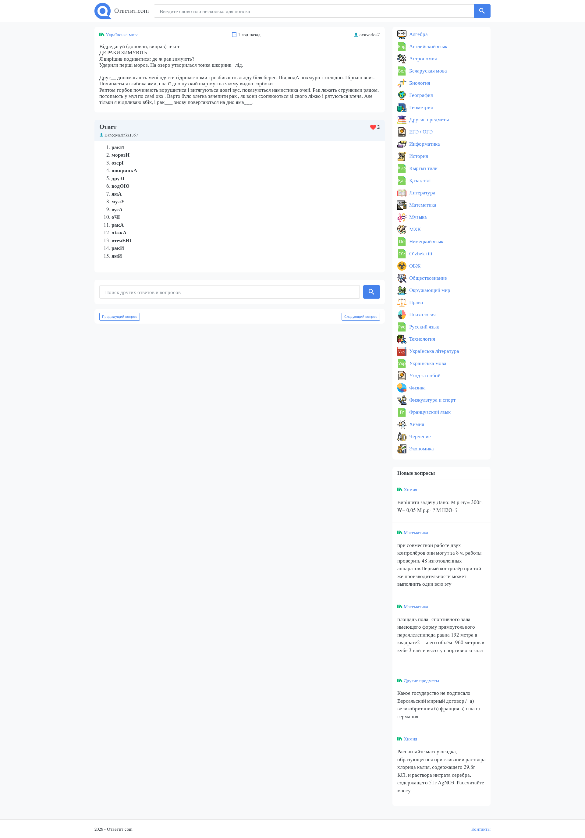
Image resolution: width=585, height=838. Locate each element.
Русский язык (423, 326)
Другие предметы (428, 119)
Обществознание (427, 277)
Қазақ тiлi (419, 180)
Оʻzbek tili (420, 253)
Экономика (421, 448)
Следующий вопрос (360, 316)
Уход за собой (424, 375)
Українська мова (122, 34)
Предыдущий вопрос (119, 316)
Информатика (424, 143)
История (418, 155)
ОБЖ (414, 265)
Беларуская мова (427, 70)
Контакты (481, 829)
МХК (414, 229)
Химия (416, 424)
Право (415, 302)
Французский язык (429, 411)
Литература (421, 192)
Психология (422, 314)
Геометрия (420, 107)
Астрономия (422, 58)
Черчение (419, 436)
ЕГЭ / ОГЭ (420, 131)
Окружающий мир (429, 289)
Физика (417, 387)
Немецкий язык (425, 241)
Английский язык (427, 46)
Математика (422, 204)
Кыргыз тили (423, 168)
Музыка (417, 216)
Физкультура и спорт (432, 399)
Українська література (433, 350)
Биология (419, 82)
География (420, 94)
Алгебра (418, 33)
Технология (421, 338)
